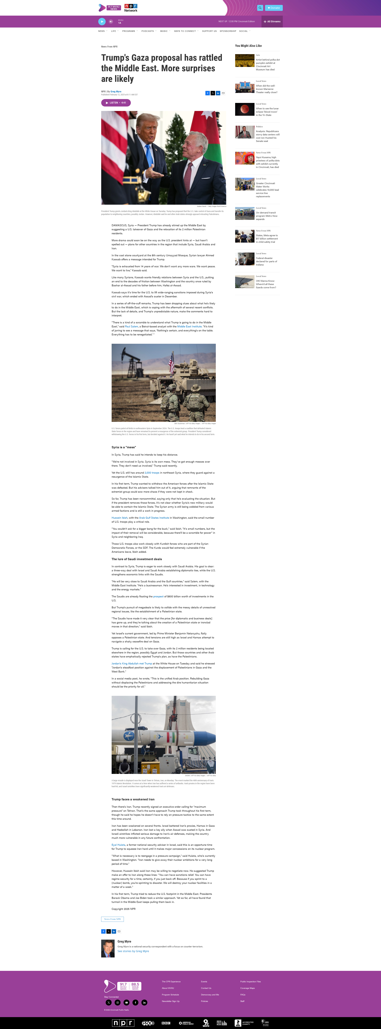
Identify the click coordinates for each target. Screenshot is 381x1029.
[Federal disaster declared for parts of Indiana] (244, 259)
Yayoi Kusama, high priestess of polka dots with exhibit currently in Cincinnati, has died (268, 162)
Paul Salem (131, 326)
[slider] (115, 21)
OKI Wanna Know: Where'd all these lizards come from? (266, 284)
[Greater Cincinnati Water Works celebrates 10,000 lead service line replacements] (244, 184)
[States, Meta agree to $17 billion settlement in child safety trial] (244, 236)
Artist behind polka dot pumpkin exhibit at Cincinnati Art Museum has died (268, 64)
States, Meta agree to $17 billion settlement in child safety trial (267, 238)
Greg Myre (116, 91)
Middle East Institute (189, 326)
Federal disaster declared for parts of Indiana (266, 261)
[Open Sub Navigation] (107, 31)
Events (204, 981)
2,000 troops (152, 472)
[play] (102, 21)
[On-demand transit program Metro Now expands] (244, 213)
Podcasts (148, 30)
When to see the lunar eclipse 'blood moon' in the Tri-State (267, 112)
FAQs (242, 994)
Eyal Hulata (118, 844)
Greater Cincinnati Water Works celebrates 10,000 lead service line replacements (267, 189)
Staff (242, 1001)
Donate (275, 7)
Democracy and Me (210, 994)
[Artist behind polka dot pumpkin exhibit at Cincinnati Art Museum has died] (244, 60)
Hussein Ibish (120, 517)
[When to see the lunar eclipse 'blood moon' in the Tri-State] (244, 109)
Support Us (209, 30)
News (101, 30)
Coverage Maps (247, 988)
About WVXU (168, 988)
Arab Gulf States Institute (154, 517)
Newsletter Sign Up (170, 1001)
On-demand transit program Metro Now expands (266, 216)
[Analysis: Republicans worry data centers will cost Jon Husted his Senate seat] (244, 132)
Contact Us (206, 988)
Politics (259, 127)
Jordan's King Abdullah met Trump (132, 663)
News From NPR (109, 46)
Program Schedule (170, 994)
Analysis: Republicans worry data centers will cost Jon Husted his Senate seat (268, 136)
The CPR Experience (171, 981)
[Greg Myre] (108, 948)
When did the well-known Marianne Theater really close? (266, 89)
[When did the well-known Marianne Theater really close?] (244, 86)
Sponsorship (228, 30)
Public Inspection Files (250, 981)
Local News (261, 81)
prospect (158, 596)
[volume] (110, 21)
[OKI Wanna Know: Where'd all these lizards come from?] (244, 281)
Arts (258, 55)
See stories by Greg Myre (133, 951)
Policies (204, 1001)
